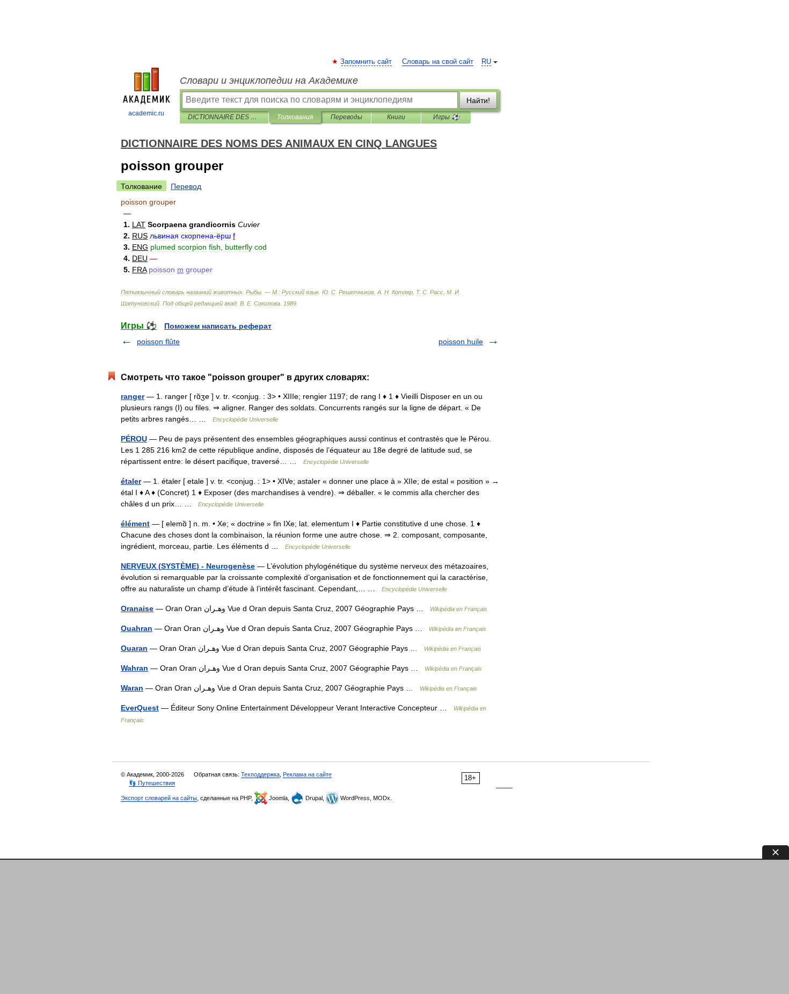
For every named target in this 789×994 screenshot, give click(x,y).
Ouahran (136, 628)
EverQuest (140, 707)
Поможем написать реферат (218, 326)
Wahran (134, 668)
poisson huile (461, 341)
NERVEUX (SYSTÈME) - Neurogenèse (188, 566)
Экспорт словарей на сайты (159, 798)
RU (486, 62)
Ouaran (134, 648)
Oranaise (137, 608)
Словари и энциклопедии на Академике (269, 80)
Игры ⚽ (446, 117)
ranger (132, 396)
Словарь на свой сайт (437, 62)
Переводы (346, 117)
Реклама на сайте (307, 774)
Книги (396, 117)
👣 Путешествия (152, 783)
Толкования (295, 117)
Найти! (478, 100)
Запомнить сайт (366, 62)
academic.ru (146, 113)
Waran (132, 688)
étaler (131, 481)
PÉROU (134, 438)
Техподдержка (260, 774)
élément (135, 523)
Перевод (186, 186)
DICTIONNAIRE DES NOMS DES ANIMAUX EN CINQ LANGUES (224, 117)
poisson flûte (158, 341)
